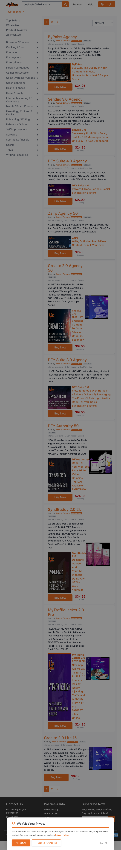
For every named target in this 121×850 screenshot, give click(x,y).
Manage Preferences (46, 843)
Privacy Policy (62, 835)
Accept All (21, 843)
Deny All (103, 843)
